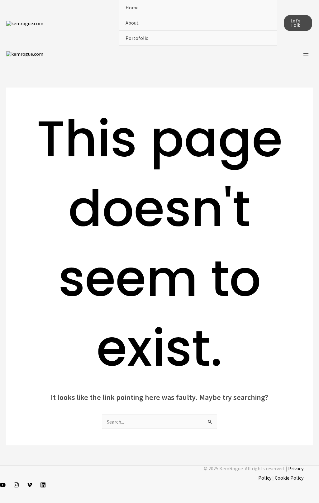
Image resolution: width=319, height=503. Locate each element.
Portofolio (137, 38)
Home (132, 7)
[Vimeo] (29, 485)
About (132, 23)
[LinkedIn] (43, 485)
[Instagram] (16, 485)
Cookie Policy (289, 478)
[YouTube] (3, 485)
